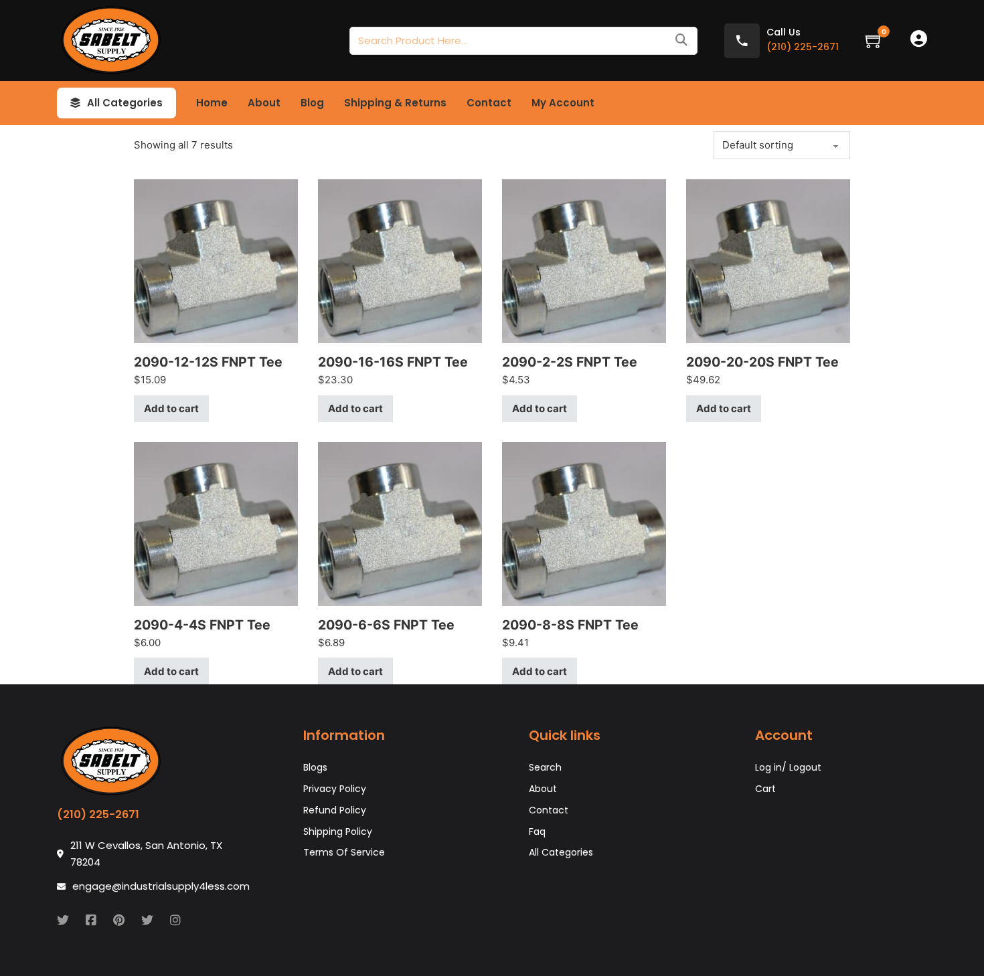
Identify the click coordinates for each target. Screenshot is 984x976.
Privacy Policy (334, 788)
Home (212, 103)
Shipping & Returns (395, 103)
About (264, 103)
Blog (312, 103)
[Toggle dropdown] (75, 103)
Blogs (315, 767)
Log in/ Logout (788, 767)
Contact (489, 103)
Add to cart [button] (171, 408)
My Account (562, 103)
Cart (765, 788)
